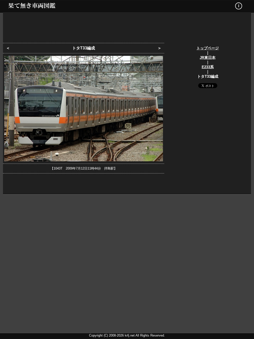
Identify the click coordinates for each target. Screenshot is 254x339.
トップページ (207, 48)
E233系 (208, 67)
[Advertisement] (127, 26)
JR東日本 (208, 57)
